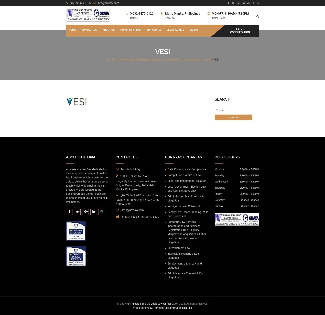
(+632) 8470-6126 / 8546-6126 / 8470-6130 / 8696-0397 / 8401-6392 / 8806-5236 (138, 200)
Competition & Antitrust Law (184, 175)
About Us (109, 29)
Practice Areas (130, 29)
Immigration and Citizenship (184, 206)
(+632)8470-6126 (80, 3)
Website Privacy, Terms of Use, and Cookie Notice (162, 307)
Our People (153, 29)
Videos (194, 29)
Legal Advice (175, 29)
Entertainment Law (179, 248)
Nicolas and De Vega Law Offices (152, 303)
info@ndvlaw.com (108, 3)
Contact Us (89, 29)
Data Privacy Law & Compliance (187, 169)
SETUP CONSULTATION (240, 30)
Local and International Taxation (187, 180)
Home (72, 29)
